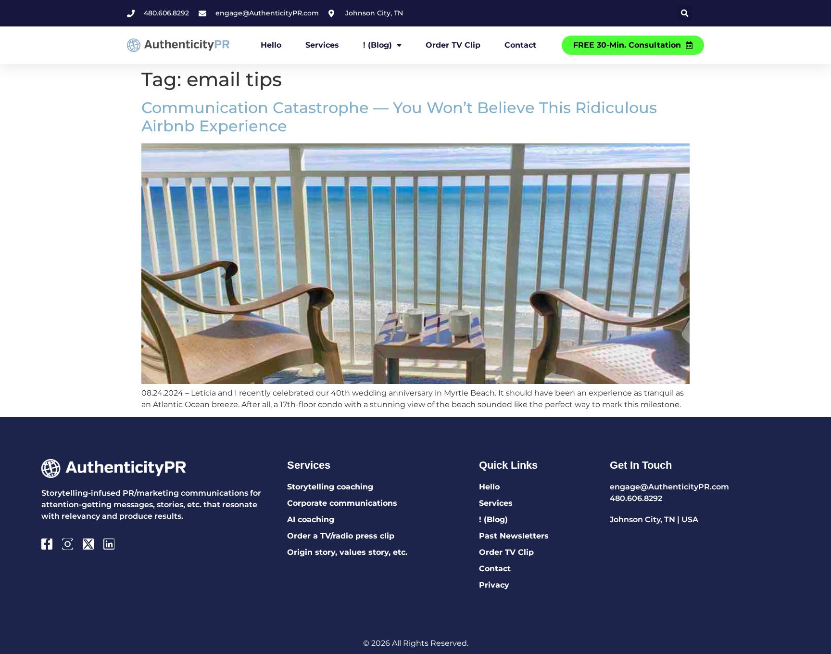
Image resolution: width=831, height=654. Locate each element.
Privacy (494, 585)
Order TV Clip (453, 45)
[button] (684, 13)
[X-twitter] (88, 544)
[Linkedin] (108, 544)
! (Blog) (377, 45)
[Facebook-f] (46, 544)
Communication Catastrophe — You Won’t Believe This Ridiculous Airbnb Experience (399, 116)
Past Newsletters (514, 535)
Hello (271, 45)
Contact (520, 45)
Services (322, 45)
